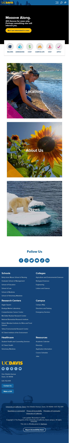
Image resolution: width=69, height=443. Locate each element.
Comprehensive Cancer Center (12, 312)
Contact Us (8, 386)
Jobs (37, 356)
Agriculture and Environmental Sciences (49, 277)
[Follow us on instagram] (7, 368)
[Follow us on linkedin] (11, 368)
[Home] (12, 363)
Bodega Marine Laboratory (11, 308)
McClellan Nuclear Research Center (14, 316)
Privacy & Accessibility (34, 411)
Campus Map (40, 304)
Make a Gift (8, 391)
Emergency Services (43, 312)
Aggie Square (6, 304)
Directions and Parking (43, 308)
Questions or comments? (16, 411)
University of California (34, 413)
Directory (39, 345)
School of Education (8, 284)
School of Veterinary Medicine (12, 295)
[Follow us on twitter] (15, 368)
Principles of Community (52, 411)
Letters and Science (43, 288)
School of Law (6, 288)
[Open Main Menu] (57, 3)
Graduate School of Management (13, 281)
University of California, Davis (16, 407)
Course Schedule (42, 352)
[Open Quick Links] (65, 3)
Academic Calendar (42, 341)
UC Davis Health (7, 345)
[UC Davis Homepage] (7, 3)
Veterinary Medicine (8, 349)
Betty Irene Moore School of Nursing (14, 277)
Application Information (44, 349)
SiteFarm (44, 424)
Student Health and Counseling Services (16, 341)
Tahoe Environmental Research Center (15, 329)
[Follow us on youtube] (20, 368)
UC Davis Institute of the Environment (15, 332)
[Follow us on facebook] (3, 368)
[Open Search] (61, 3)
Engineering (40, 284)
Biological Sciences (42, 281)
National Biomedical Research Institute (15, 319)
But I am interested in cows (18, 30)
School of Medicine (8, 292)
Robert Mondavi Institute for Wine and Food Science (17, 324)
